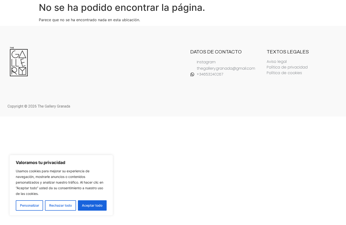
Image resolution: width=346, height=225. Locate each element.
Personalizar (29, 205)
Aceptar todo (92, 205)
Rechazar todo (60, 205)
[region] (61, 185)
